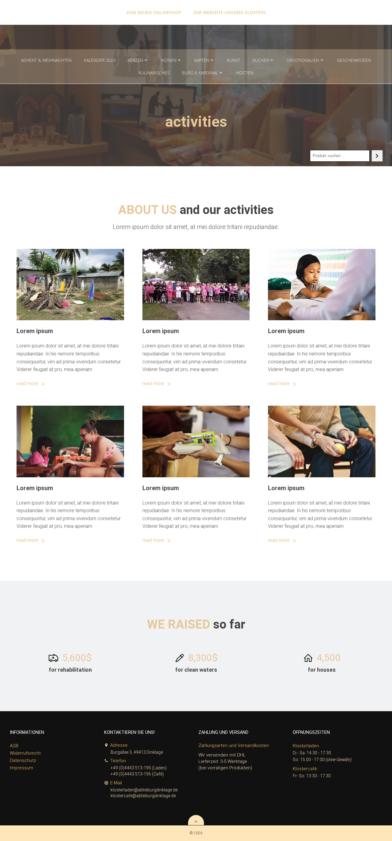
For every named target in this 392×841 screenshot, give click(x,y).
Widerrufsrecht (25, 753)
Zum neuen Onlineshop (153, 12)
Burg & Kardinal (200, 73)
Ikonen (168, 60)
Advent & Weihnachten (46, 60)
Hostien (245, 73)
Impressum (21, 768)
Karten (201, 60)
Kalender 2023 (99, 60)
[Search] (377, 156)
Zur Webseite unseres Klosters (230, 12)
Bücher (260, 60)
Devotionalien (303, 60)
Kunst (233, 60)
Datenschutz (23, 760)
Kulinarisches (154, 73)
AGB (14, 746)
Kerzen (135, 60)
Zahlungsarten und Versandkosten (233, 745)
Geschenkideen (354, 60)
